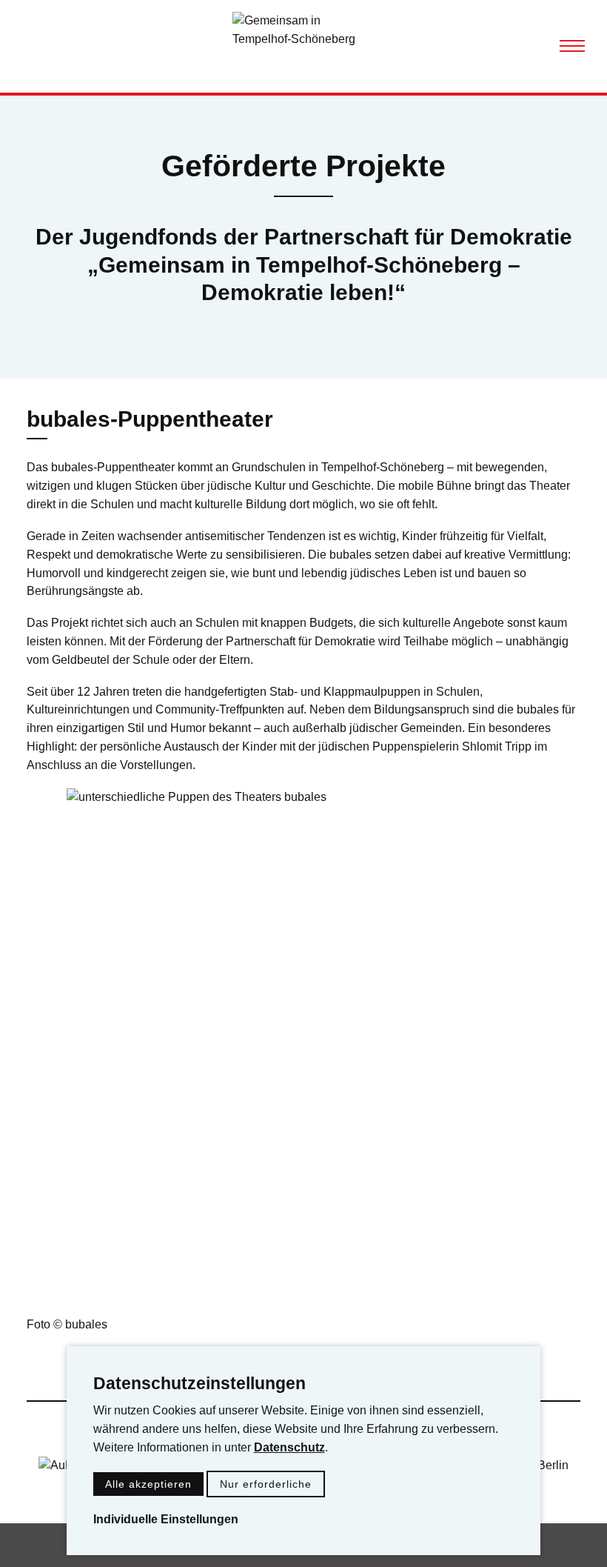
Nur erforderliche (266, 1484)
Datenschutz (289, 1447)
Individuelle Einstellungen (165, 1519)
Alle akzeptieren (148, 1484)
